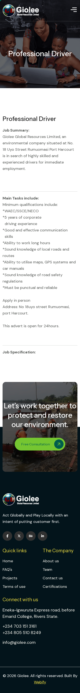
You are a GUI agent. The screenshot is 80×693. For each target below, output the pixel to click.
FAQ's (7, 569)
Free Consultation (35, 444)
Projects (10, 578)
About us (51, 561)
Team (47, 569)
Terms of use (14, 586)
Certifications (55, 586)
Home (8, 561)
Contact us (53, 578)
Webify (40, 682)
